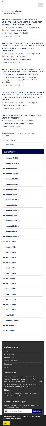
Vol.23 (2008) (11, 252)
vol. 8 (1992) (10, 331)
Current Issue (8, 145)
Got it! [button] (6, 423)
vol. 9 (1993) (10, 325)
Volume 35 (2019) (12, 189)
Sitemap (7, 367)
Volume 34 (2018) (12, 195)
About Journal (9, 354)
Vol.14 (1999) (11, 299)
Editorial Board (9, 357)
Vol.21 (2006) (11, 263)
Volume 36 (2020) (12, 184)
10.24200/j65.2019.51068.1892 (15, 30)
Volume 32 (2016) (12, 205)
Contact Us (8, 364)
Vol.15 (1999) (11, 294)
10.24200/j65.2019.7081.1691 (15, 56)
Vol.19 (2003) (11, 273)
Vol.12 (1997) (11, 310)
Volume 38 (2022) (12, 174)
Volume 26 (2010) (12, 236)
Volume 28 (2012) (12, 226)
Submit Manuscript (11, 361)
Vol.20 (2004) (11, 268)
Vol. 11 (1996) (11, 315)
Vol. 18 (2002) (11, 278)
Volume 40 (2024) (12, 163)
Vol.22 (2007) (11, 257)
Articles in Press (9, 140)
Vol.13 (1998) (11, 304)
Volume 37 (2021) (12, 179)
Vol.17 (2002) (11, 284)
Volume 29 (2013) (12, 221)
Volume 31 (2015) (12, 210)
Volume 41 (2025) (12, 158)
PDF (16, 36)
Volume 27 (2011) (12, 231)
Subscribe (37, 411)
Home (6, 351)
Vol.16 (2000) (11, 289)
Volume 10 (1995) (12, 320)
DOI (5, 390)
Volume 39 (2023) (12, 168)
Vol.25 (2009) (11, 242)
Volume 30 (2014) (12, 215)
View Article (5, 36)
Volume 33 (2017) (12, 200)
